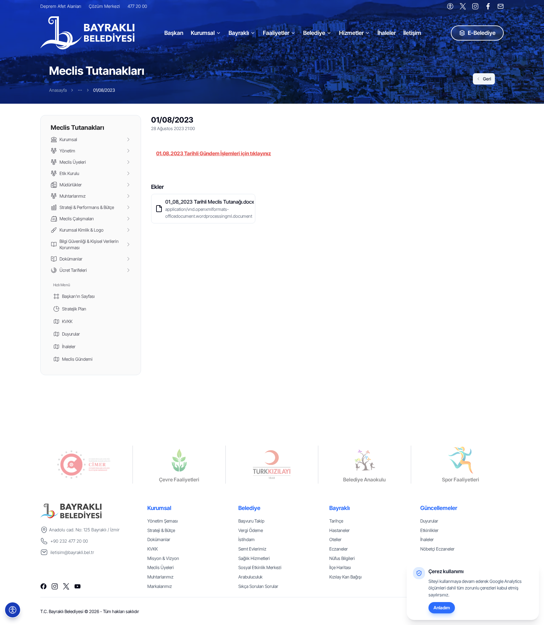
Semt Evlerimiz (252, 548)
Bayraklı (239, 33)
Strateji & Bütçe (161, 530)
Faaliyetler (276, 33)
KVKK (152, 548)
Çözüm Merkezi (104, 6)
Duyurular (429, 521)
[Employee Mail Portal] (500, 6)
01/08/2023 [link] (104, 90)
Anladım (442, 607)
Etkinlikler (429, 530)
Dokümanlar (158, 539)
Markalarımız (159, 586)
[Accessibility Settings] (450, 6)
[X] (463, 6)
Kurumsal (203, 33)
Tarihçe (336, 521)
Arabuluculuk (250, 576)
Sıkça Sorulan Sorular (258, 586)
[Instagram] (475, 6)
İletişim (412, 33)
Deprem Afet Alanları (60, 6)
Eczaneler (338, 548)
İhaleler (386, 33)
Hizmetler (351, 33)
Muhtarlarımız (160, 576)
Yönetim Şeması (162, 521)
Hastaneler (339, 530)
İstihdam (246, 539)
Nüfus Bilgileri (342, 558)
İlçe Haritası (340, 567)
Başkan (173, 33)
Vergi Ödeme (250, 530)
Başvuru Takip (251, 521)
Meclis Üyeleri (160, 567)
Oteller (335, 539)
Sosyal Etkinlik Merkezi (259, 567)
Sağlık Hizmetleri (254, 558)
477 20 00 (137, 6)
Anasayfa (58, 90)
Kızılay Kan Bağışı (345, 576)
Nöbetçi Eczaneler (437, 548)
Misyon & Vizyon (163, 558)
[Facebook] (488, 6)
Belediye (314, 33)
